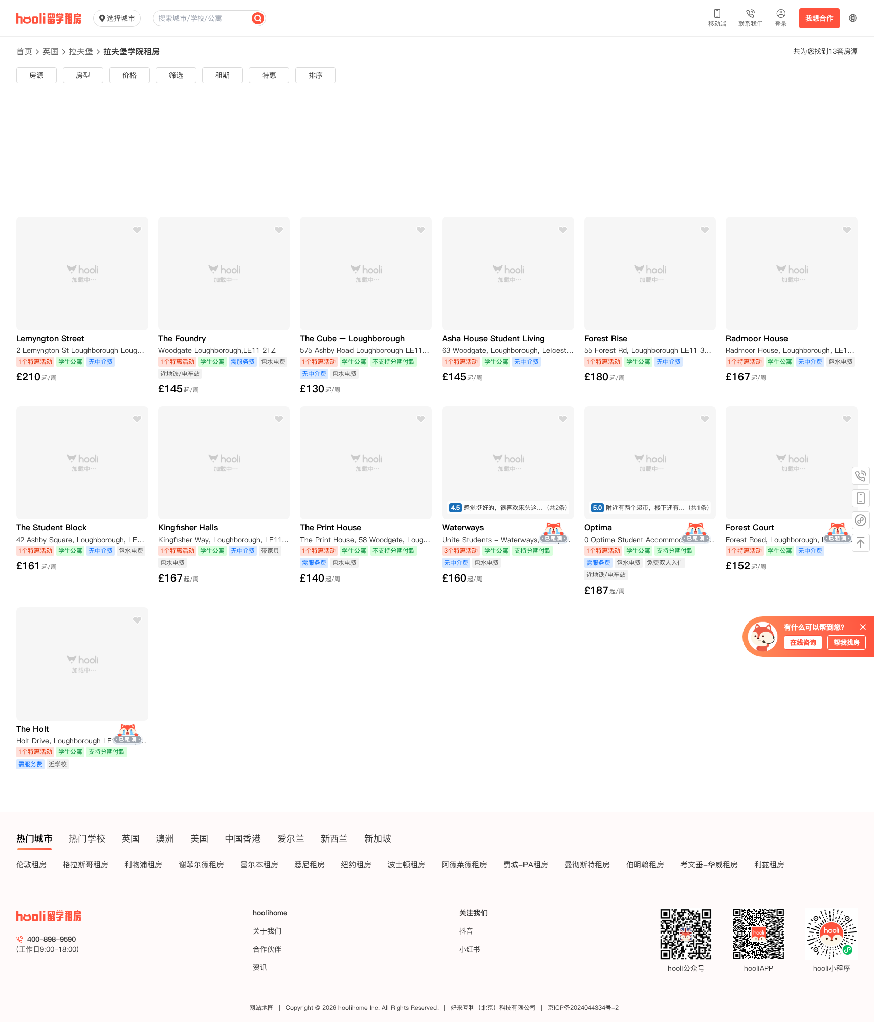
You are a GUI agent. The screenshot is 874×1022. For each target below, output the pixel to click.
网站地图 (261, 1008)
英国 (50, 51)
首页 (24, 51)
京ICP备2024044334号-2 (583, 1008)
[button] (853, 18)
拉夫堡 (81, 51)
